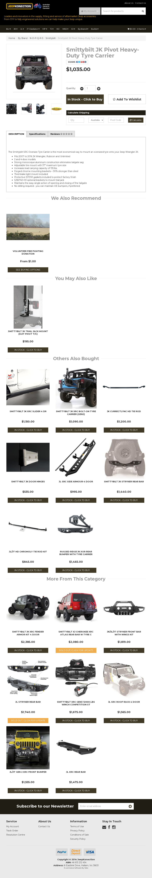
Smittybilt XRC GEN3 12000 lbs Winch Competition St (76, 703)
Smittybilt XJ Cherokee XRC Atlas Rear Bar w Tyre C (75, 633)
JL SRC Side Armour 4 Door (76, 481)
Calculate (137, 120)
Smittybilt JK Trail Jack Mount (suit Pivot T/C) (28, 332)
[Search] (143, 11)
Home (11, 38)
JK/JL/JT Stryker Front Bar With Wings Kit (124, 633)
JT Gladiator (32, 29)
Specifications (37, 134)
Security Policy (78, 839)
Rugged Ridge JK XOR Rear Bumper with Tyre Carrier (75, 553)
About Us (129, 3)
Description (16, 134)
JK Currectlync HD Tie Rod (124, 411)
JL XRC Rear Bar (76, 772)
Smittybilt (51, 38)
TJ (51, 29)
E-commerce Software (72, 868)
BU (8, 29)
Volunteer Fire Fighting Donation (28, 252)
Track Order (12, 830)
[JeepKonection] (28, 6)
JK (15, 29)
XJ (72, 29)
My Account (12, 826)
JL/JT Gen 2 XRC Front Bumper (28, 772)
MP (44, 29)
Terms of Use (77, 826)
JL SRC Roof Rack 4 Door (124, 702)
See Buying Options (28, 269)
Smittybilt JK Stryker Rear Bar (124, 481)
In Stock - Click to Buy (85, 99)
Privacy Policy (77, 830)
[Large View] (11, 109)
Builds (94, 29)
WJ (57, 29)
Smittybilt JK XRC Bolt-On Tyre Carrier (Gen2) (76, 412)
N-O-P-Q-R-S (36, 38)
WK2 (64, 29)
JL (21, 29)
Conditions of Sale (79, 834)
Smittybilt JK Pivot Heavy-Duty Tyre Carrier (80, 38)
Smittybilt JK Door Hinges (28, 481)
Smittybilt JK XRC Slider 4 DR (28, 411)
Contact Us (140, 3)
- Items (137, 29)
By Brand (82, 29)
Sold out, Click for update (76, 650)
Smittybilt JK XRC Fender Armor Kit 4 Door (28, 633)
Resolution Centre (15, 834)
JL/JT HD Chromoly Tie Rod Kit (28, 551)
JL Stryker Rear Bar (28, 702)
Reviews (55, 134)
